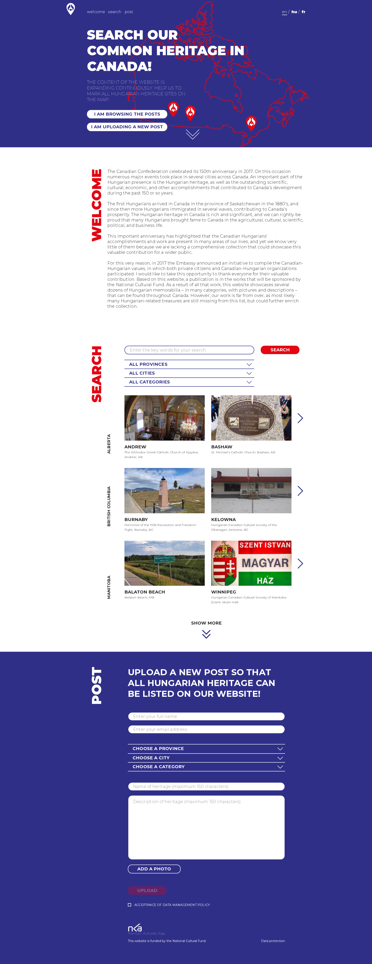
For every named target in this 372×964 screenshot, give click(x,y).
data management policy (186, 905)
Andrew (135, 446)
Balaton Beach (144, 592)
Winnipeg (223, 592)
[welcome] (192, 135)
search (114, 11)
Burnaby (136, 519)
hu (294, 11)
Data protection (273, 941)
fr (303, 11)
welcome (96, 11)
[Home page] (71, 9)
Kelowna (223, 519)
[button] (189, 364)
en (284, 11)
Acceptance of (172, 905)
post (129, 11)
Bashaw (221, 446)
